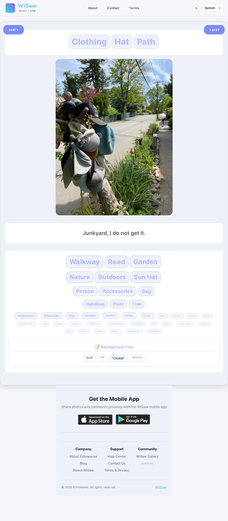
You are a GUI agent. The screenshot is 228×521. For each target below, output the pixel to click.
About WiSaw (83, 470)
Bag (146, 291)
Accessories (117, 291)
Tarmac (75, 323)
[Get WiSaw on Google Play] (133, 419)
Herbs (129, 315)
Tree (136, 303)
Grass (59, 323)
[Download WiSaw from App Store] (95, 419)
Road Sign (51, 315)
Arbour (204, 323)
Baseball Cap (26, 323)
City (69, 331)
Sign (72, 315)
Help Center (117, 456)
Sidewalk (138, 323)
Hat (122, 42)
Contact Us (117, 463)
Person (85, 291)
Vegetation (25, 315)
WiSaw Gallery (147, 456)
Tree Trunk (185, 323)
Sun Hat (145, 276)
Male (192, 315)
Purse (115, 331)
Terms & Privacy (116, 470)
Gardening (133, 331)
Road (116, 262)
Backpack (154, 331)
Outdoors (112, 276)
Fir (153, 323)
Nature (80, 276)
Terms (134, 8)
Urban (99, 331)
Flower (147, 315)
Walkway (85, 262)
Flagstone (94, 323)
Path (146, 42)
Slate (167, 323)
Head (207, 315)
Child (177, 315)
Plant (118, 303)
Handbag (95, 303)
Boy (163, 315)
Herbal (110, 315)
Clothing (89, 42)
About (92, 8)
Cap (45, 323)
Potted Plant (116, 323)
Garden (145, 262)
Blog (83, 463)
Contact (113, 8)
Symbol (90, 315)
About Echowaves (83, 456)
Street (83, 331)
